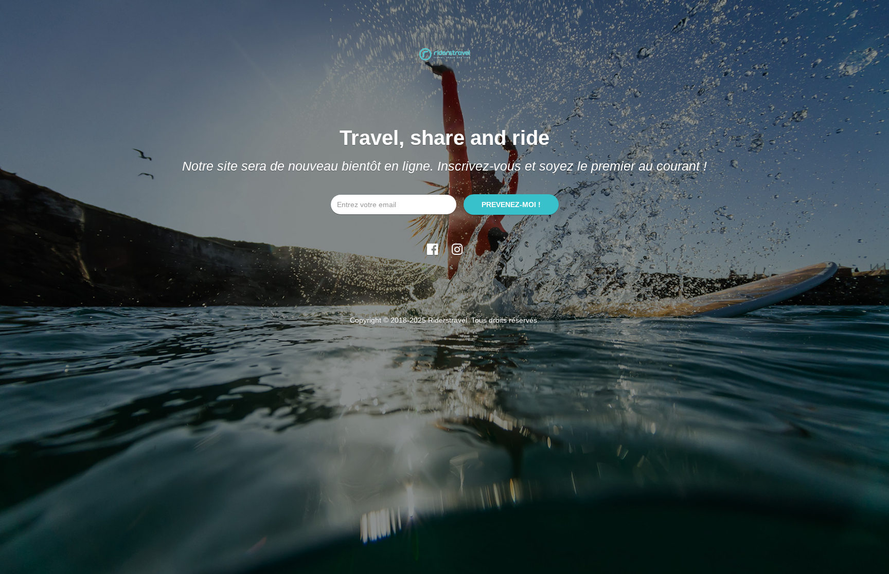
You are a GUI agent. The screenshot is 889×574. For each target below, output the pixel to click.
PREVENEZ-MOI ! (511, 204)
